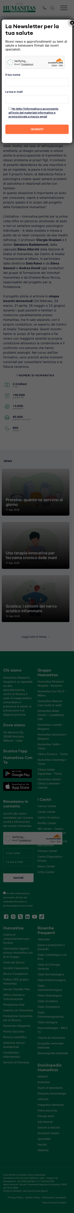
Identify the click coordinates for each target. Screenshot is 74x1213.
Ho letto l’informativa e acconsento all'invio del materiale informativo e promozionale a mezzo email (33, 112)
